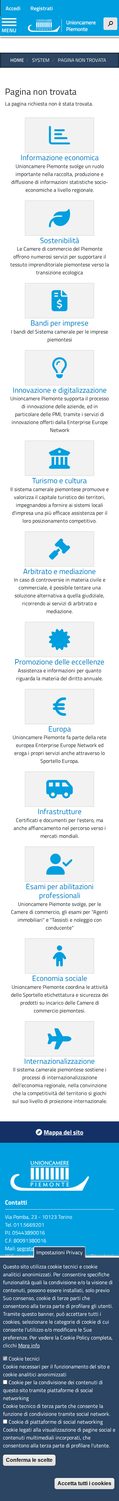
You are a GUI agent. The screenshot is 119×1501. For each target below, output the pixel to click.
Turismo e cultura (59, 480)
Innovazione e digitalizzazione (60, 390)
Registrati (41, 8)
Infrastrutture (60, 811)
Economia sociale (59, 978)
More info (29, 1345)
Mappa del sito (63, 1132)
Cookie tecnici (24, 1359)
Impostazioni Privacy (59, 1252)
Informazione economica (59, 157)
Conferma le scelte (29, 1460)
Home (17, 60)
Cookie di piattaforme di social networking (56, 1422)
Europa (59, 729)
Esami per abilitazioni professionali (60, 891)
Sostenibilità (59, 240)
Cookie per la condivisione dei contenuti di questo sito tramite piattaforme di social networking (53, 1390)
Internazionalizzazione (59, 1061)
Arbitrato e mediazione (59, 571)
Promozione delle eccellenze (59, 661)
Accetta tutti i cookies (84, 1483)
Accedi (13, 8)
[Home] (62, 26)
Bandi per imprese (59, 323)
